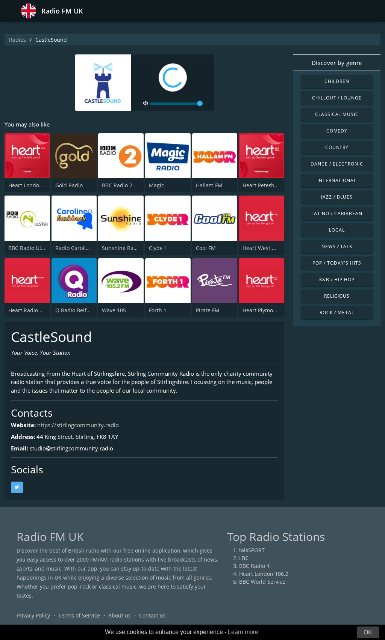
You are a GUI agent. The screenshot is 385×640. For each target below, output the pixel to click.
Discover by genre (337, 62)
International (336, 180)
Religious (337, 296)
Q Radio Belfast (74, 310)
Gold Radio (69, 185)
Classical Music (337, 114)
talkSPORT (252, 550)
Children (336, 81)
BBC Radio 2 (117, 185)
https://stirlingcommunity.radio (78, 425)
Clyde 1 (158, 247)
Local (337, 230)
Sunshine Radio (121, 247)
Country (337, 147)
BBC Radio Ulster (29, 247)
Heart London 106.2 (33, 185)
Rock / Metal (337, 312)
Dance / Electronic (337, 164)
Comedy (337, 131)
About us (119, 615)
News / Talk (337, 246)
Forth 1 (158, 310)
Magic (156, 185)
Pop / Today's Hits (336, 263)
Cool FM (206, 247)
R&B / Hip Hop (336, 279)
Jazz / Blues (337, 197)
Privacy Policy (33, 615)
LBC (244, 558)
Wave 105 (114, 310)
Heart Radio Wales (31, 310)
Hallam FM (209, 185)
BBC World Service (262, 581)
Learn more (243, 632)
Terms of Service (79, 615)
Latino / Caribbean (336, 213)
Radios (17, 39)
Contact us (152, 615)
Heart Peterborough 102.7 (275, 185)
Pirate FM (208, 310)
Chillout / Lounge (337, 98)
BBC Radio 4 (254, 565)
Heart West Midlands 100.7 (277, 247)
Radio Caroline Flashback (86, 247)
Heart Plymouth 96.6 (268, 310)
